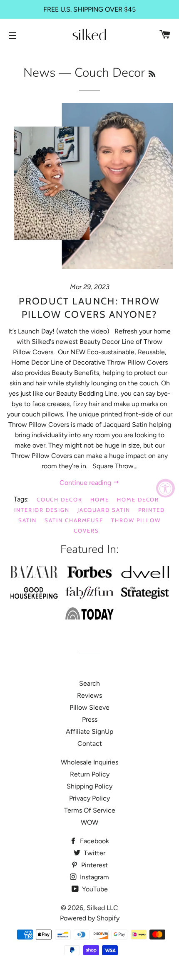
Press (89, 719)
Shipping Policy (89, 786)
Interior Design (41, 509)
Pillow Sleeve (89, 707)
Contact (89, 743)
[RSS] (152, 74)
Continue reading (86, 483)
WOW (89, 822)
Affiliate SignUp (89, 731)
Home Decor (138, 499)
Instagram (93, 877)
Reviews (89, 695)
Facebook (93, 841)
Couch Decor (59, 499)
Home (99, 499)
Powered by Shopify (89, 918)
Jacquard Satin (103, 509)
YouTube (94, 889)
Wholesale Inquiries (89, 762)
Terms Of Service (89, 810)
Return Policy (89, 774)
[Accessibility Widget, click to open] (165, 488)
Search (89, 683)
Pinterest (94, 865)
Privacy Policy (89, 798)
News (39, 72)
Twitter (93, 853)
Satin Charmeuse (74, 520)
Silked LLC (102, 908)
